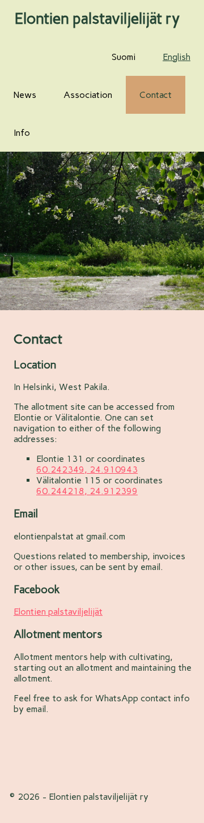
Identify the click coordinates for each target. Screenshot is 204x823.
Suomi (123, 57)
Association (87, 94)
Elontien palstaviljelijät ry (97, 19)
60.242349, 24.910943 (87, 469)
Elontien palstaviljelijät (58, 611)
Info (22, 132)
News (25, 94)
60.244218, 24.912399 (87, 491)
